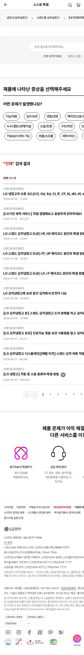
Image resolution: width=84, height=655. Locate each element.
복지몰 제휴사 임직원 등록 (67, 512)
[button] (70, 5)
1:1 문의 (8, 542)
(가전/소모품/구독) (52, 547)
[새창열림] (8, 632)
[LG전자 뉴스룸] (40, 632)
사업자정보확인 (68, 588)
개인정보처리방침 (62, 507)
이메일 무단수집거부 (39, 507)
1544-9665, (55, 557)
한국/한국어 (11, 623)
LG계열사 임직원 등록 (39, 512)
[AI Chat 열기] (77, 640)
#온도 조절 (74, 56)
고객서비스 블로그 (35, 617)
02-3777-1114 (32, 537)
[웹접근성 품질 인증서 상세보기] (53, 642)
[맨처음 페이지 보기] (27, 394)
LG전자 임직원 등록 (14, 512)
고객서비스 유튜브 (14, 617)
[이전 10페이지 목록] (34, 394)
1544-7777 (64, 562)
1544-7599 (49, 552)
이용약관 (21, 507)
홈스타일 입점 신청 (13, 517)
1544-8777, (43, 562)
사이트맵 (8, 507)
